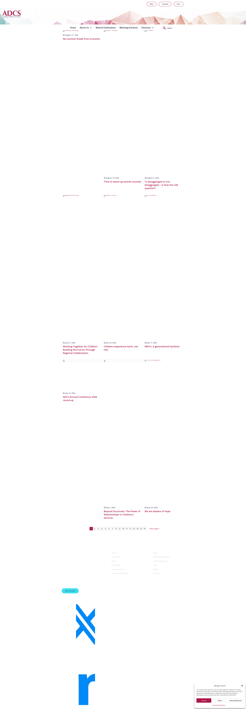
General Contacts (118, 569)
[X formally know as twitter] (85, 625)
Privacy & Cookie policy (218, 705)
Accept (204, 700)
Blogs (155, 553)
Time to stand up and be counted (122, 181)
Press (155, 565)
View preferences (236, 700)
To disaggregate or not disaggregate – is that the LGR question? (161, 185)
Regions (114, 561)
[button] (242, 686)
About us (115, 553)
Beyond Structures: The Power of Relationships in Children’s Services (122, 514)
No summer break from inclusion (81, 38)
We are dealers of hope (157, 511)
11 (127, 528)
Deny (219, 700)
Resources (156, 573)
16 (144, 528)
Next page (154, 528)
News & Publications (160, 561)
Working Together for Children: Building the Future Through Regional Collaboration (80, 350)
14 (137, 528)
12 (130, 528)
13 (134, 528)
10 (123, 528)
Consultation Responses (161, 557)
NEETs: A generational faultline (162, 346)
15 (141, 528)
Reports (156, 569)
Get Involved (116, 557)
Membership (116, 565)
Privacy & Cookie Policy (120, 573)
